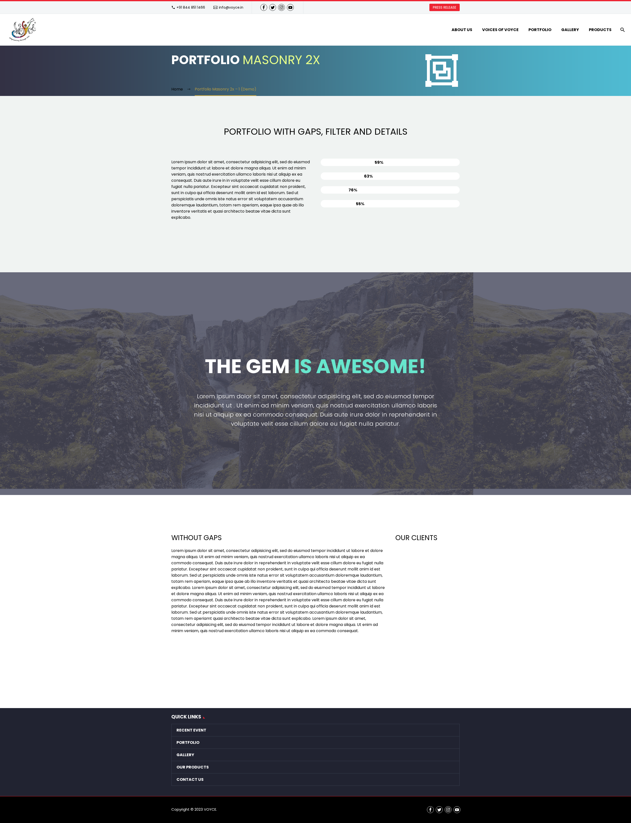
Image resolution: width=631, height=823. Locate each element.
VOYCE (210, 809)
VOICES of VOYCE (500, 30)
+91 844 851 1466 (190, 7)
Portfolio (539, 30)
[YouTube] (290, 7)
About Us (462, 30)
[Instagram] (281, 7)
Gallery (570, 30)
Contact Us (190, 779)
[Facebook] (263, 7)
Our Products (192, 767)
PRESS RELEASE (444, 7)
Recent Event (191, 730)
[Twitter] (272, 7)
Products (600, 30)
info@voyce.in (231, 7)
